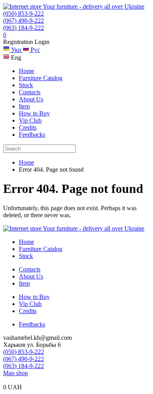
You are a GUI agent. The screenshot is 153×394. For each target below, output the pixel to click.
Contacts (29, 92)
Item (24, 106)
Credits (27, 127)
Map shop (15, 373)
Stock (26, 85)
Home (26, 71)
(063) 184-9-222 (23, 27)
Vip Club (30, 120)
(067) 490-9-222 (23, 20)
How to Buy (34, 113)
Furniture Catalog (40, 78)
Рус (34, 49)
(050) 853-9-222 (23, 13)
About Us (31, 99)
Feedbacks (32, 134)
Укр (16, 49)
